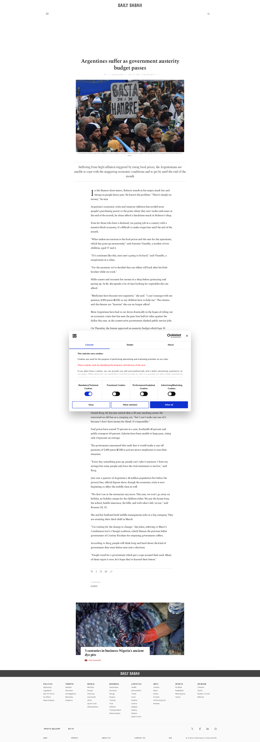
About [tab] (171, 345)
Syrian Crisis (92, 703)
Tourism (112, 700)
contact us (139, 738)
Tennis (177, 697)
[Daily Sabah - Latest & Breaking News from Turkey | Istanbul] (130, 5)
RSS (170, 738)
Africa (89, 700)
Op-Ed (199, 690)
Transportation (115, 710)
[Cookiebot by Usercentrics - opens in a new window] (169, 336)
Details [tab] (130, 345)
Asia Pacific (91, 697)
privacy (74, 738)
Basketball (179, 690)
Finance (112, 697)
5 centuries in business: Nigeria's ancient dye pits (114, 652)
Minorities (69, 697)
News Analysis (48, 700)
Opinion (201, 684)
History (134, 710)
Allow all (169, 405)
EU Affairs (47, 697)
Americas (91, 694)
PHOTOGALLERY (95, 660)
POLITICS (48, 684)
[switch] (116, 394)
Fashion (134, 700)
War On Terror (49, 694)
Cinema (156, 687)
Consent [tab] (89, 345)
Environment (136, 690)
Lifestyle (136, 684)
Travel (133, 694)
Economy (112, 690)
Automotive (113, 687)
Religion (134, 707)
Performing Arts (159, 700)
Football (178, 687)
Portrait (156, 697)
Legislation (47, 690)
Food (133, 697)
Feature (134, 713)
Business (114, 684)
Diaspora (69, 700)
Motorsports (180, 694)
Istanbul (68, 687)
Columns (200, 687)
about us (106, 738)
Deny (91, 405)
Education (69, 690)
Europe (90, 690)
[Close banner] (187, 336)
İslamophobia (92, 707)
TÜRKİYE (69, 684)
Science (134, 703)
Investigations (70, 694)
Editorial (200, 697)
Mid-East (90, 687)
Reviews (156, 703)
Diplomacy (47, 687)
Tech (111, 703)
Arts (155, 684)
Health (133, 687)
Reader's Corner (203, 694)
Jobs (45, 738)
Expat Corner (136, 716)
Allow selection (130, 405)
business (94, 586)
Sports (179, 684)
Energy (112, 694)
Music (155, 690)
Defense (112, 707)
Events (155, 694)
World (91, 684)
